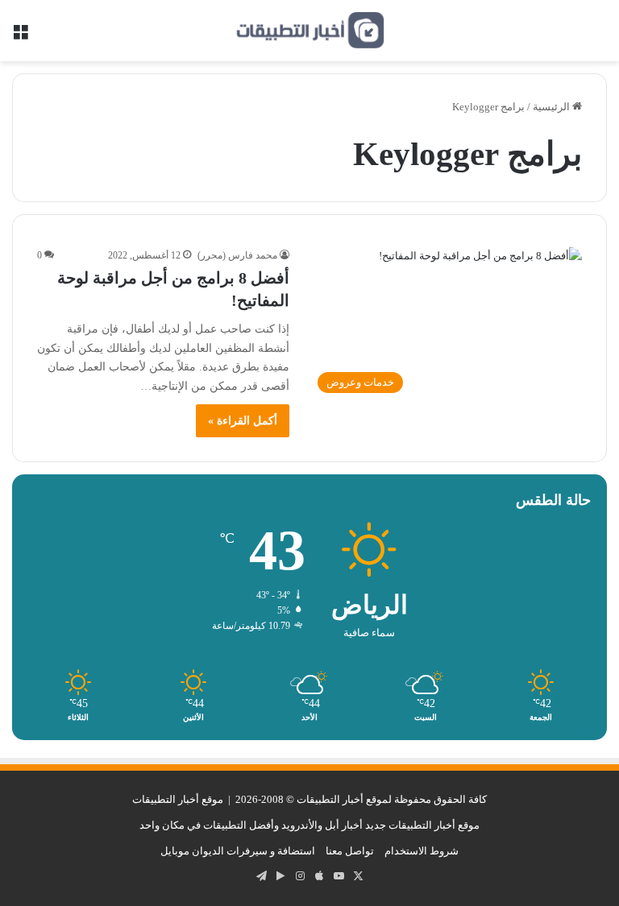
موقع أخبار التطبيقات (177, 799)
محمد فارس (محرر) (237, 255)
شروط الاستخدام (421, 851)
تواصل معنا (350, 851)
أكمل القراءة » (242, 421)
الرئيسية (552, 107)
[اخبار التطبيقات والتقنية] (309, 30)
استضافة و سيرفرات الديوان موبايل (237, 851)
